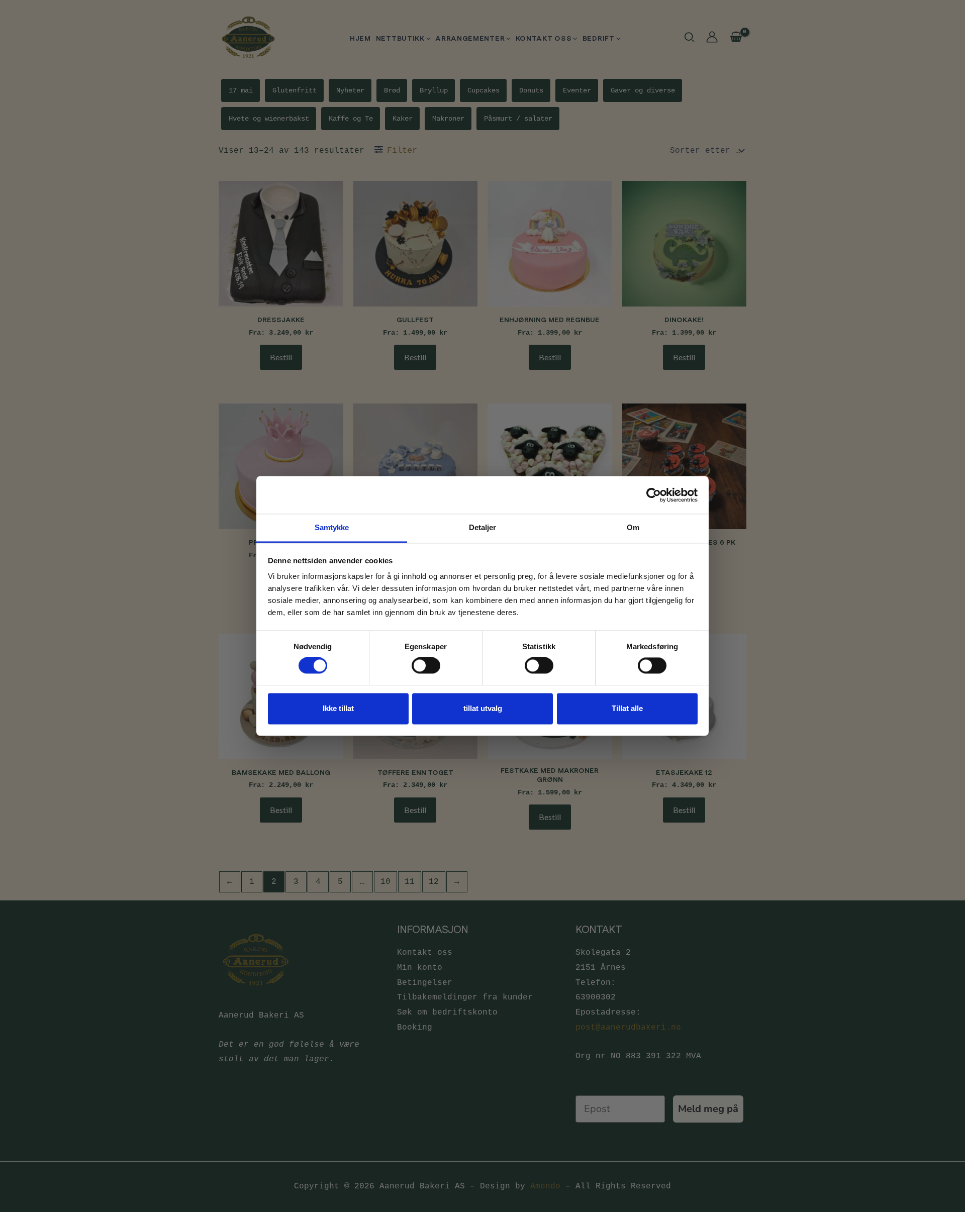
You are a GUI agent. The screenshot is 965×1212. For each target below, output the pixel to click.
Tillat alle (627, 708)
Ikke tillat (338, 708)
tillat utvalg (482, 708)
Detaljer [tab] (483, 527)
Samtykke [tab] (332, 527)
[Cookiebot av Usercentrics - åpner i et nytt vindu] (654, 494)
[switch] (426, 666)
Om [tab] (633, 527)
